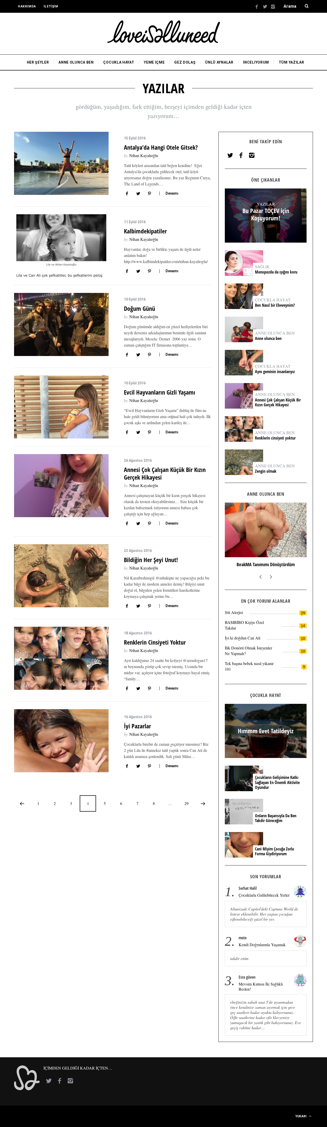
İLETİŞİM (51, 6)
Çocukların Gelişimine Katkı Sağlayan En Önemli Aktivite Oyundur (277, 782)
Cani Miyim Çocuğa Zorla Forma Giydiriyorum (274, 851)
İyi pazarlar (137, 726)
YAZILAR (266, 203)
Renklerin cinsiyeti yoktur (155, 642)
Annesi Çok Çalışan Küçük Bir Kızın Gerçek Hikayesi (165, 473)
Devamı (172, 193)
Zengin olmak (265, 471)
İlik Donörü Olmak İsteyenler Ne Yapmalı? (248, 650)
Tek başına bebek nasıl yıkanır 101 (249, 666)
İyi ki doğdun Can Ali (242, 637)
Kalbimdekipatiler (146, 231)
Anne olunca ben (268, 338)
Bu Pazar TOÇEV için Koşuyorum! (265, 214)
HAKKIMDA (27, 6)
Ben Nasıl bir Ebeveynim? (275, 305)
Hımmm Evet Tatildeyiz (266, 564)
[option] (266, 537)
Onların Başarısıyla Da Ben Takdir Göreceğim (275, 818)
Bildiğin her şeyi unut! (151, 559)
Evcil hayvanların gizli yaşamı (159, 392)
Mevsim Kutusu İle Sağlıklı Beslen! (261, 986)
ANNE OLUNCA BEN (275, 332)
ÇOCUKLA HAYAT (272, 299)
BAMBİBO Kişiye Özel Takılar (244, 625)
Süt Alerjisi (234, 612)
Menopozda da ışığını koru (276, 272)
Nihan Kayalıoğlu (143, 155)
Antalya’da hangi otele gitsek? (161, 147)
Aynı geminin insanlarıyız (275, 371)
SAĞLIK (262, 266)
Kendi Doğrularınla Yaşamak (262, 944)
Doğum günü (139, 308)
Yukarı (301, 1116)
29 (186, 803)
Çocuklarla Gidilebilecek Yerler (264, 895)
